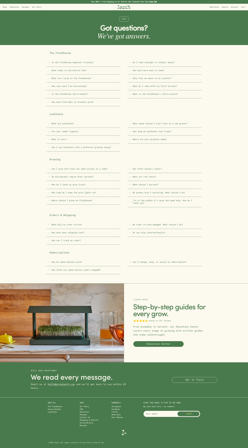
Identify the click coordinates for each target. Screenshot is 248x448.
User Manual (117, 417)
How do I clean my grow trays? (68, 184)
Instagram (116, 406)
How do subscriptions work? (67, 262)
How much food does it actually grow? (73, 102)
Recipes (25, 7)
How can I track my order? (66, 240)
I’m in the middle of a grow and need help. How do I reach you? (162, 201)
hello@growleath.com (61, 384)
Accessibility (86, 423)
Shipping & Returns (89, 420)
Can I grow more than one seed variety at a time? (79, 169)
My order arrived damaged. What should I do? (158, 224)
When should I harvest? (145, 184)
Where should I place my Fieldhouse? (72, 200)
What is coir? (59, 139)
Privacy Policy (85, 443)
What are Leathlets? (63, 123)
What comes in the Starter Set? (69, 70)
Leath (56, 443)
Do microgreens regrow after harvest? (73, 177)
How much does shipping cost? (68, 232)
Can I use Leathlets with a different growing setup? (81, 147)
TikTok (114, 412)
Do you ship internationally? (149, 232)
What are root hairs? (144, 177)
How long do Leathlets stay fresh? (152, 131)
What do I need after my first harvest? (155, 86)
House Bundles (54, 409)
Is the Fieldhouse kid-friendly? (70, 94)
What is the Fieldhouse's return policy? (155, 94)
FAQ (81, 409)
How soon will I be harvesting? (69, 86)
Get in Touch (194, 379)
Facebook (115, 409)
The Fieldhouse (55, 406)
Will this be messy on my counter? (152, 78)
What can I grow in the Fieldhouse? (71, 78)
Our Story (36, 7)
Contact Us (85, 417)
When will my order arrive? (67, 224)
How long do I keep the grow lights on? (74, 192)
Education (14, 7)
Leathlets (52, 412)
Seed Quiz (214, 7)
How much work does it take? (148, 70)
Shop (5, 7)
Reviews (83, 425)
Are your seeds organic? (65, 131)
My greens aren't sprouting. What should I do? (159, 192)
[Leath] (124, 7)
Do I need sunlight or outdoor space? (154, 62)
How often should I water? (147, 169)
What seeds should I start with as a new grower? (160, 123)
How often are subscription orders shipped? (76, 270)
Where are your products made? (149, 139)
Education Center (158, 343)
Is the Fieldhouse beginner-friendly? (73, 62)
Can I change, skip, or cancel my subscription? (159, 262)
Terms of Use (98, 443)
